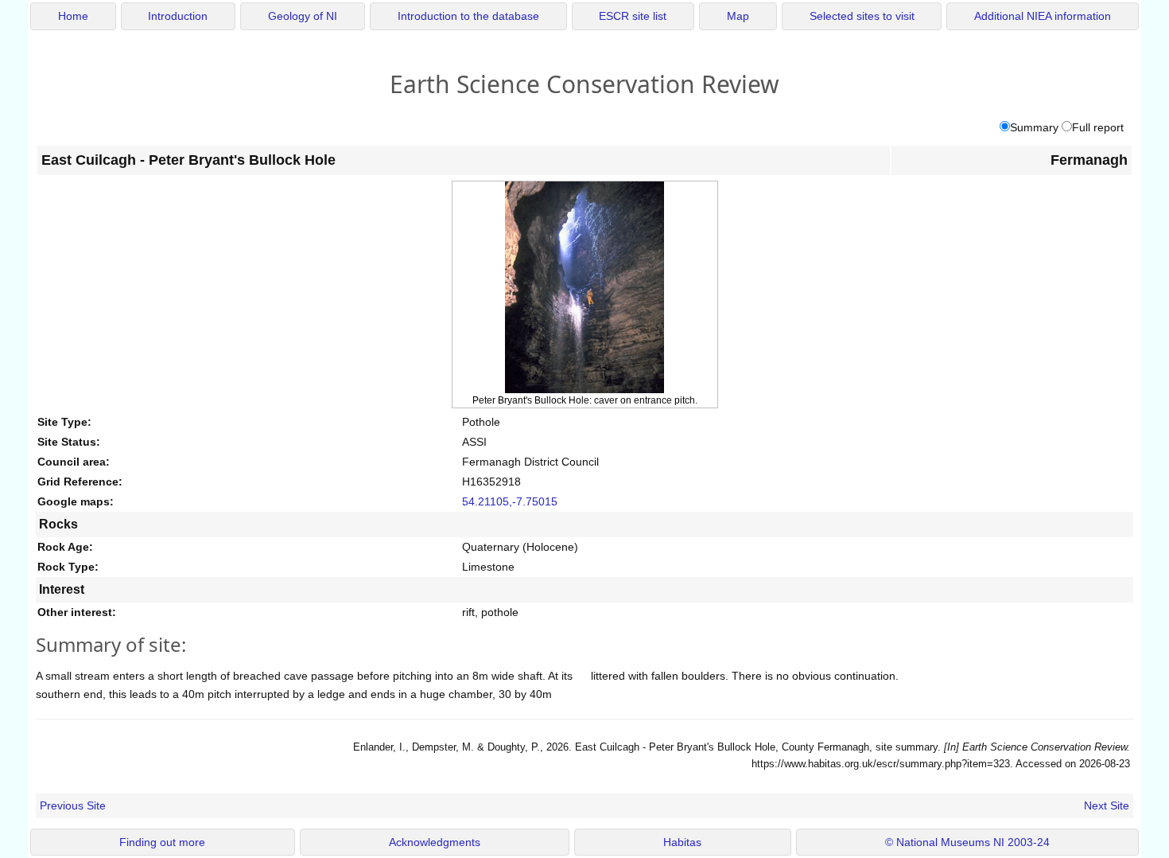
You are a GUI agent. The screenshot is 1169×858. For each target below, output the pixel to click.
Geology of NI (302, 16)
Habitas (682, 842)
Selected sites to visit (862, 16)
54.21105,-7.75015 (509, 501)
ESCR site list (632, 16)
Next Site (1106, 805)
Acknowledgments (434, 842)
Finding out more (162, 842)
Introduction (178, 16)
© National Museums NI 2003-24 (967, 842)
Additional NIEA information (1042, 16)
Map (738, 16)
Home (73, 16)
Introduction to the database (468, 16)
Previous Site (73, 805)
